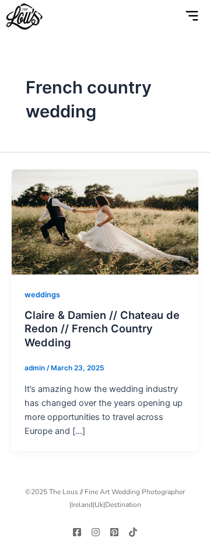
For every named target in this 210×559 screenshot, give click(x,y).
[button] (168, 17)
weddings (42, 294)
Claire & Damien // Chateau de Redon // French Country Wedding (102, 328)
